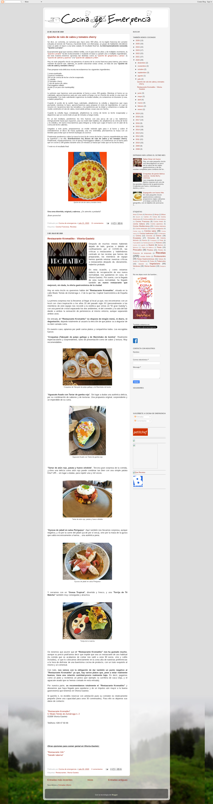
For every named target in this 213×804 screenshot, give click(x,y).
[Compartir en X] (117, 223)
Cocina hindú (158, 221)
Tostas (152, 261)
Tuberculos (161, 261)
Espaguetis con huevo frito (153, 193)
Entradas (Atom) (64, 785)
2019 (138, 113)
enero (140, 109)
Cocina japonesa (157, 224)
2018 (138, 117)
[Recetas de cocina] (140, 435)
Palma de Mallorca (148, 247)
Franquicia (153, 240)
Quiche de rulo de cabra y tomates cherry (71, 37)
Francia (144, 240)
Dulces (158, 236)
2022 (138, 53)
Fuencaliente (137, 243)
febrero (141, 106)
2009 (138, 146)
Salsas (161, 259)
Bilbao (163, 214)
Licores (135, 245)
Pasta (159, 247)
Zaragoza (163, 266)
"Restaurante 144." (56, 752)
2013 (138, 133)
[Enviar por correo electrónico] (112, 223)
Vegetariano (155, 263)
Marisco (160, 245)
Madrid (151, 245)
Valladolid (141, 264)
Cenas (155, 217)
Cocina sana (150, 231)
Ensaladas (137, 238)
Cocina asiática (148, 219)
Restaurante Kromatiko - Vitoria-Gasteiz (70, 238)
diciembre (142, 63)
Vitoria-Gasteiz (73, 773)
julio (139, 79)
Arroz (135, 214)
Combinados (162, 233)
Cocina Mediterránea (141, 226)
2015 (138, 126)
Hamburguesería (148, 243)
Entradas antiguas (117, 780)
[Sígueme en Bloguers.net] (138, 487)
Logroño (143, 245)
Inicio (90, 780)
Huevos (159, 243)
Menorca (135, 247)
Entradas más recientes (59, 780)
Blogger (115, 795)
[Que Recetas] (139, 472)
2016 (138, 123)
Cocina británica (161, 219)
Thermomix (143, 261)
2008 (138, 149)
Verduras (136, 266)
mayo (140, 96)
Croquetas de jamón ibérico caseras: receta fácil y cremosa (154, 176)
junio (140, 93)
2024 (138, 47)
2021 (138, 57)
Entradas (139, 417)
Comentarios (141, 421)
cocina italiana (139, 224)
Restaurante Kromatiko (58, 711)
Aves (140, 214)
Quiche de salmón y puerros (59, 58)
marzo (140, 103)
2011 (138, 139)
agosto (140, 76)
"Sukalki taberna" (55, 755)
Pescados (137, 250)
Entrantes (151, 238)
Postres (150, 250)
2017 (138, 120)
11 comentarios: (97, 223)
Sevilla (135, 261)
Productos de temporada (142, 253)
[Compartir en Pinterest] (121, 223)
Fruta (161, 240)
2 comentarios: (97, 769)
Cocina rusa (137, 231)
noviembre (142, 66)
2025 (138, 44)
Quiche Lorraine (54, 54)
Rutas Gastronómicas (145, 259)
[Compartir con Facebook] (119, 223)
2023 (138, 50)
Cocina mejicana (160, 226)
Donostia (149, 236)
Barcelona (148, 214)
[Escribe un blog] (114, 223)
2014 (138, 130)
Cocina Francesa (62, 227)
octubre (141, 69)
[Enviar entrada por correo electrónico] (107, 223)
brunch (138, 217)
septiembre (142, 72)
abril (140, 100)
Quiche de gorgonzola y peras (111, 56)
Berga (157, 214)
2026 (138, 40)
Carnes (146, 217)
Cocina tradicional (147, 233)
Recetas (73, 227)
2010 (138, 143)
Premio (160, 250)
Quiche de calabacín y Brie (87, 58)
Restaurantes (61, 773)
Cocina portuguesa (156, 228)
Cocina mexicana (141, 228)
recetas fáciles (145, 256)
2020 (138, 60)
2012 (138, 136)
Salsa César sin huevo (152, 159)
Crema (138, 236)
